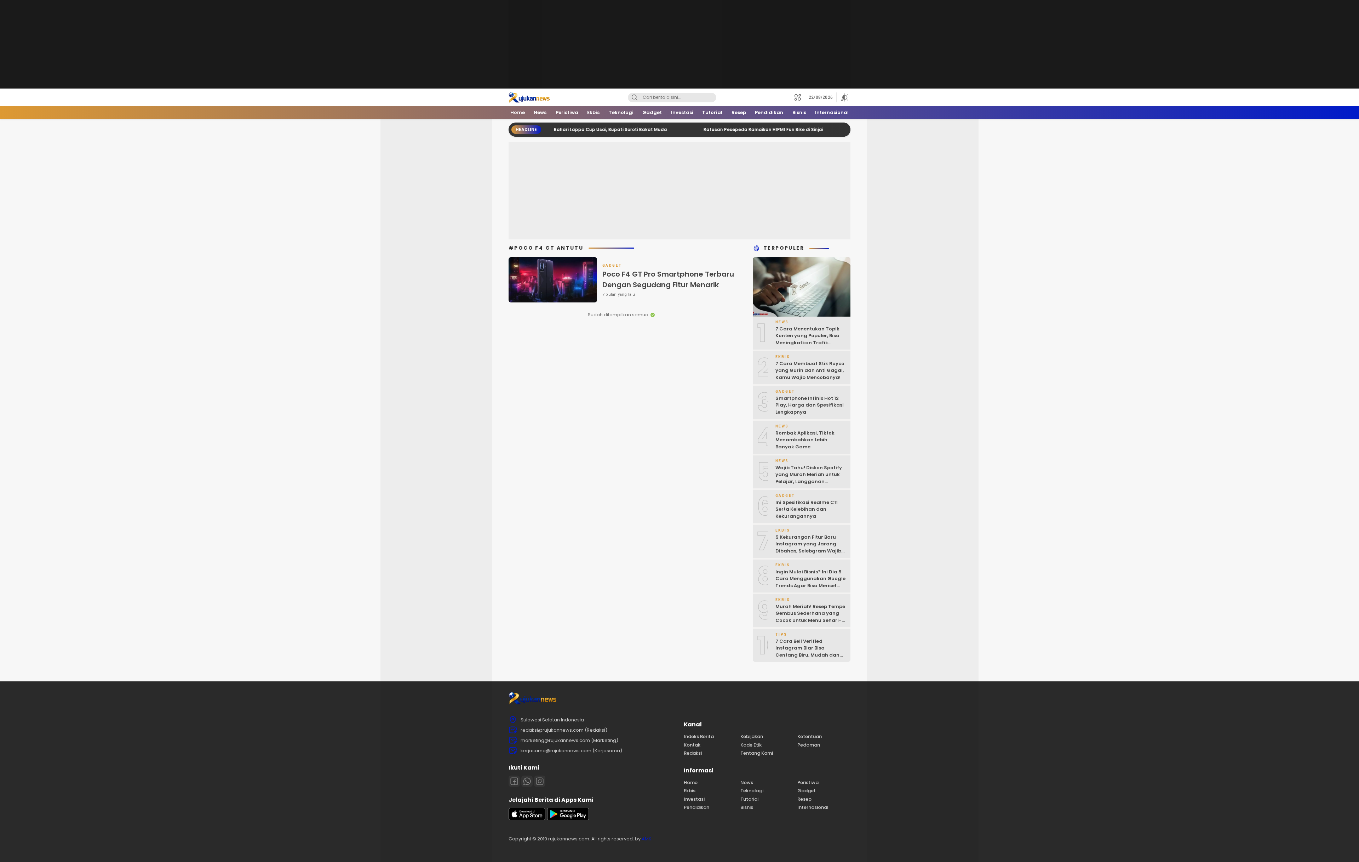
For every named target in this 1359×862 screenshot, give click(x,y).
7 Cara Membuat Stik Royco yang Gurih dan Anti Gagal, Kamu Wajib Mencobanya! (809, 370)
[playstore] (568, 818)
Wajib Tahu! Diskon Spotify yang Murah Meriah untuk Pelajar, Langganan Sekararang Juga (808, 478)
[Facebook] (514, 781)
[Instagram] (539, 781)
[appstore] (527, 818)
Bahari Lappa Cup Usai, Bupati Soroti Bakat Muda (574, 129)
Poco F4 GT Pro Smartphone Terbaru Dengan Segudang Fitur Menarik (668, 279)
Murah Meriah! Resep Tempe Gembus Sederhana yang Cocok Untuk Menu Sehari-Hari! (810, 617)
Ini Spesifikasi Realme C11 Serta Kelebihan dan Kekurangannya (806, 509)
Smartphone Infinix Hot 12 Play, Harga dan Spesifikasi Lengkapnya (809, 405)
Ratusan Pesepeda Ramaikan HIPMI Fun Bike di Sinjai (727, 129)
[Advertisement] (679, 44)
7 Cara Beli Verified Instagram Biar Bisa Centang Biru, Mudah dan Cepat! (807, 651)
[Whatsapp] (527, 781)
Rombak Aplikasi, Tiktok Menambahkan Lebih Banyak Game (805, 440)
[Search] (634, 97)
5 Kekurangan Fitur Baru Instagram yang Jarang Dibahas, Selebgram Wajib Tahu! (808, 547)
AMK (647, 838)
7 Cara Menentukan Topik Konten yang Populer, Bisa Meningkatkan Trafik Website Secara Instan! (807, 339)
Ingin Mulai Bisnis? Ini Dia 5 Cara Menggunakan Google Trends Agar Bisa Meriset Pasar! (810, 582)
